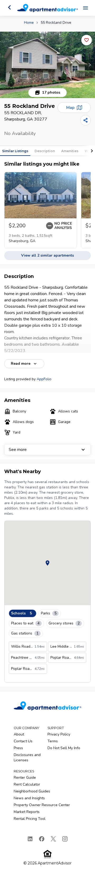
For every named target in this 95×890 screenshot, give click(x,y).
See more (18, 450)
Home (29, 22)
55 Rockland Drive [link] (56, 22)
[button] (47, 65)
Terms (53, 741)
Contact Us (23, 741)
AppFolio (44, 379)
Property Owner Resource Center (42, 804)
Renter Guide (25, 777)
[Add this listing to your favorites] (86, 40)
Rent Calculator (27, 784)
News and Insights (29, 798)
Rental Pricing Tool (29, 818)
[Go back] (9, 7)
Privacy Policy (59, 734)
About (19, 734)
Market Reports (27, 811)
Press (18, 748)
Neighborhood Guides (32, 791)
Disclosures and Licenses (27, 757)
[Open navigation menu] (85, 8)
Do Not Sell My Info (64, 748)
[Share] (85, 120)
